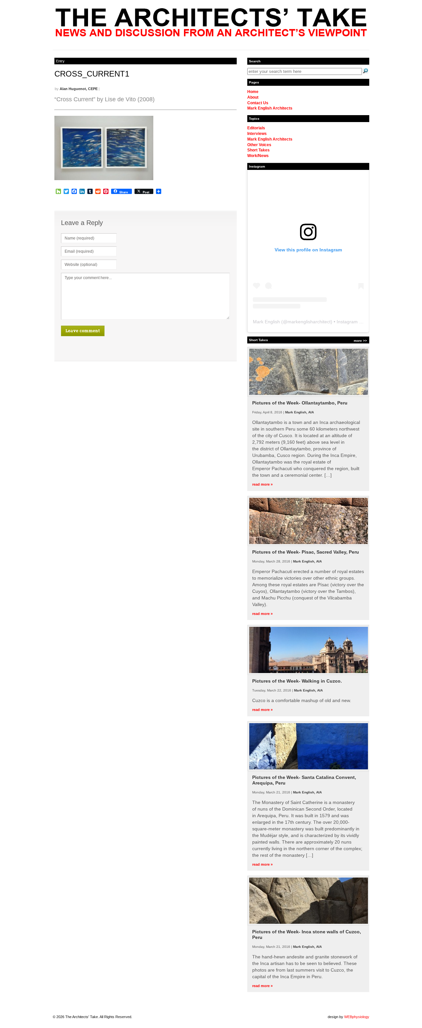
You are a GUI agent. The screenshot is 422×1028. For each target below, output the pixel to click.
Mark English (266, 321)
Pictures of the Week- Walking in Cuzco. (297, 681)
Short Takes (258, 150)
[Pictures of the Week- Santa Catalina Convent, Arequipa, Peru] (308, 770)
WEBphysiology (356, 1017)
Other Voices (259, 145)
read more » (262, 484)
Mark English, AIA (299, 412)
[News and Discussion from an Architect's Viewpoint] (211, 34)
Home (252, 91)
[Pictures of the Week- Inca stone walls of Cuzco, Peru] (308, 924)
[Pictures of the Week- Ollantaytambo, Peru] (308, 395)
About (252, 97)
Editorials (256, 128)
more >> (360, 340)
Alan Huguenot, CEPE (79, 89)
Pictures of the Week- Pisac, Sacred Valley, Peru (305, 552)
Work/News (258, 155)
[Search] (365, 71)
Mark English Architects (269, 108)
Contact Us (257, 103)
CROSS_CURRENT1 (91, 73)
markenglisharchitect (309, 321)
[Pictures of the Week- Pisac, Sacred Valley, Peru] (308, 544)
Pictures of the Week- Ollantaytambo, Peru (299, 402)
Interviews (257, 133)
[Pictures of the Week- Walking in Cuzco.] (308, 673)
